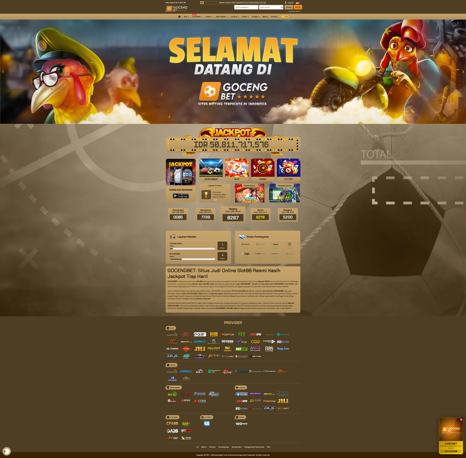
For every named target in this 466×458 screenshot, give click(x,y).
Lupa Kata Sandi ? (294, 11)
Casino (208, 16)
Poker (244, 16)
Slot (185, 16)
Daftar (298, 7)
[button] (463, 71)
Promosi (274, 16)
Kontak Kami (236, 447)
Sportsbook (220, 16)
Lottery (234, 16)
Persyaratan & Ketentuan (254, 447)
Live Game (196, 16)
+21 (197, 447)
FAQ (268, 447)
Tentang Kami (223, 447)
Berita (265, 16)
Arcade (255, 16)
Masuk (288, 7)
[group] (284, 193)
